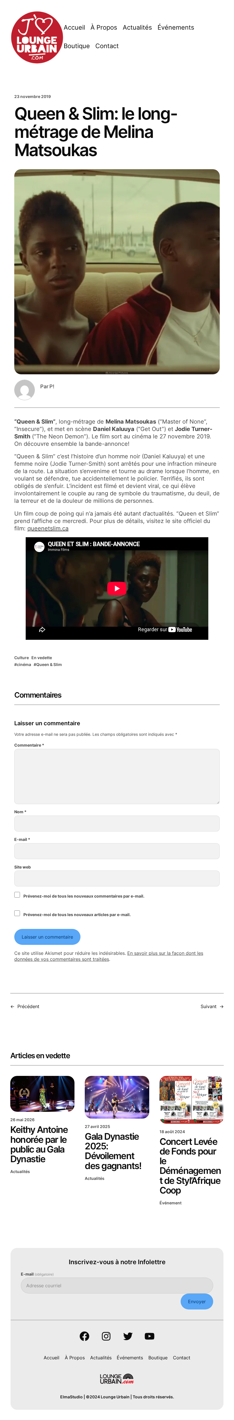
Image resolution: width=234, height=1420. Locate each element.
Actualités (20, 1171)
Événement (170, 1202)
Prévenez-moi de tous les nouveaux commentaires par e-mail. (83, 896)
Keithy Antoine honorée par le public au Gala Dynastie (39, 1144)
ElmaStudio (71, 1396)
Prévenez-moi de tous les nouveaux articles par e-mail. (77, 914)
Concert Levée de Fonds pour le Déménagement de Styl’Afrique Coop (190, 1166)
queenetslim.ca (47, 528)
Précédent (28, 1006)
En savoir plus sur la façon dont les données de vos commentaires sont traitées (108, 956)
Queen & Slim (49, 664)
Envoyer (197, 1301)
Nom (20, 811)
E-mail (22, 839)
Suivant (209, 1006)
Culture (21, 657)
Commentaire (29, 745)
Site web (22, 867)
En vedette (41, 657)
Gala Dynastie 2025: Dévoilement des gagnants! (113, 1151)
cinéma (24, 664)
